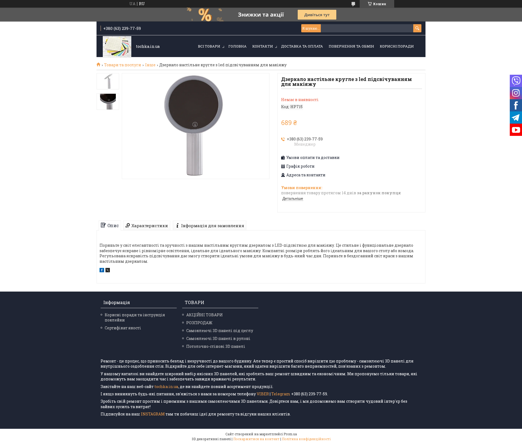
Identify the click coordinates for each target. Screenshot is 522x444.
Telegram (280, 393)
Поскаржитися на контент (256, 439)
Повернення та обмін (351, 46)
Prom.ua (290, 434)
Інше (150, 64)
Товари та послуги (122, 64)
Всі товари (209, 46)
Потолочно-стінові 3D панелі (215, 346)
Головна (237, 46)
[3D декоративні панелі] (117, 47)
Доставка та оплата (302, 46)
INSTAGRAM (153, 414)
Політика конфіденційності (306, 439)
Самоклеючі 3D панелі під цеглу (219, 330)
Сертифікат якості (123, 327)
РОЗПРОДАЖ (199, 322)
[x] (107, 270)
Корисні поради (397, 46)
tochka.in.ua (166, 386)
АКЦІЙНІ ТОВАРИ (204, 314)
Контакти (262, 46)
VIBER (263, 393)
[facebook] (102, 270)
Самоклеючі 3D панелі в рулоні (218, 338)
